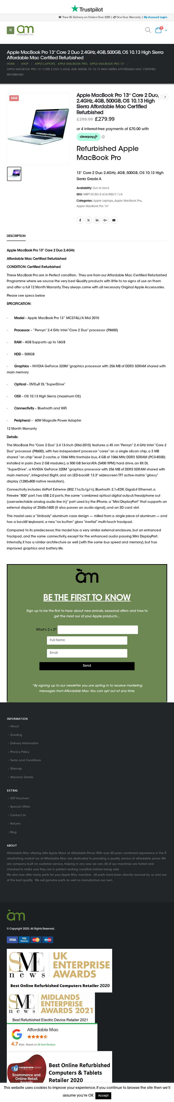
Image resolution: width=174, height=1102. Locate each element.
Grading (16, 735)
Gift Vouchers (19, 798)
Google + (105, 220)
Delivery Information (24, 743)
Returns (15, 824)
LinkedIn (97, 220)
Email (114, 220)
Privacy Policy (19, 752)
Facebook (80, 220)
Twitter (88, 220)
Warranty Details (21, 777)
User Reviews (46, 1045)
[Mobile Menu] (10, 30)
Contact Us (18, 815)
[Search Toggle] (148, 30)
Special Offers (20, 807)
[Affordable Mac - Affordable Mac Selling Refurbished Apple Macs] (25, 30)
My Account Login (155, 17)
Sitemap (16, 769)
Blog (13, 832)
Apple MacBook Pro (127, 201)
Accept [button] (103, 1095)
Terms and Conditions (25, 760)
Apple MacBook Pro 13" (93, 206)
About (14, 726)
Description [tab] (16, 236)
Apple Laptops (103, 201)
